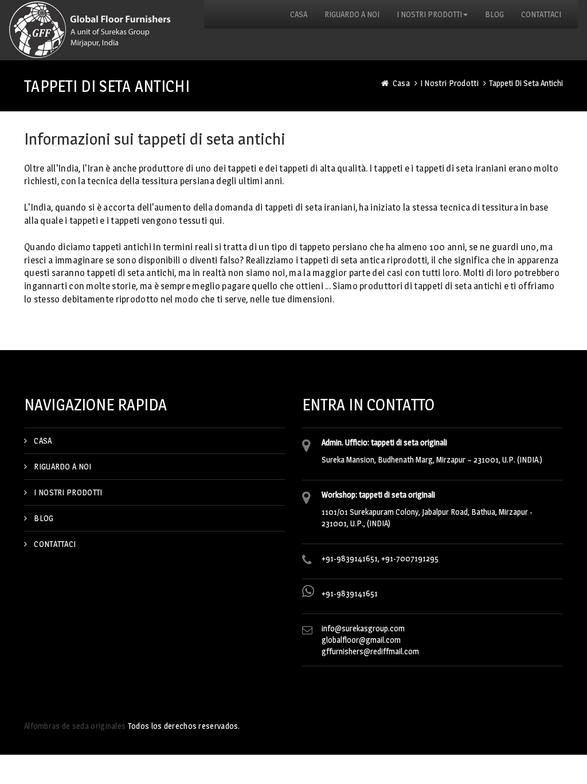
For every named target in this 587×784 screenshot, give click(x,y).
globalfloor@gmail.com (361, 640)
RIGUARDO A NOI (351, 14)
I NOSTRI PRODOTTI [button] (429, 14)
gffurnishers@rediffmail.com (370, 651)
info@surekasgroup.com (363, 628)
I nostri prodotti (449, 83)
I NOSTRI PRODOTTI (68, 492)
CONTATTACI (541, 14)
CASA (298, 14)
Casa (401, 83)
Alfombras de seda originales (75, 726)
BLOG (494, 14)
